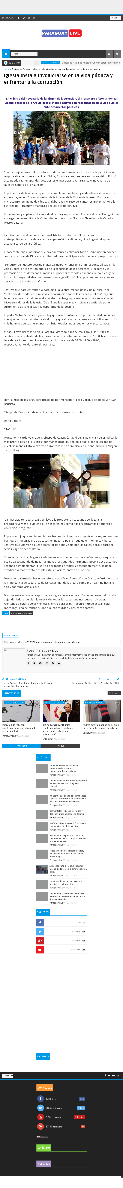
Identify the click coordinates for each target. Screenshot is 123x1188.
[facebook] (18, 18)
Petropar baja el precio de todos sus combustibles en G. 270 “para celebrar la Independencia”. (68, 839)
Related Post (12, 693)
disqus (60, 746)
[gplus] (114, 1075)
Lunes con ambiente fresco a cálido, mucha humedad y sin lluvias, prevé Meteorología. (67, 854)
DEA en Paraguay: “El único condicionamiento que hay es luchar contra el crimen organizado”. (58, 730)
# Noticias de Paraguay (21, 613)
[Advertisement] (54, 7)
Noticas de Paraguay (35, 63)
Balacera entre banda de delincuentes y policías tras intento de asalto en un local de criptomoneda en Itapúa (68, 799)
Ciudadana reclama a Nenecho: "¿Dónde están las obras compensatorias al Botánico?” (64, 768)
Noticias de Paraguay (22, 69)
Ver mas (115, 693)
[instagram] (34, 18)
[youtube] (29, 18)
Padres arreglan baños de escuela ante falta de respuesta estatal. (101, 726)
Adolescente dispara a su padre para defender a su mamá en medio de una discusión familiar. (67, 896)
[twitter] (23, 18)
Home (6, 69)
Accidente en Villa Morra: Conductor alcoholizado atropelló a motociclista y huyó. (68, 869)
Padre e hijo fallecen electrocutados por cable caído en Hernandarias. (19, 728)
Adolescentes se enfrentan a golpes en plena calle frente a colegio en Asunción (68, 783)
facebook (22, 746)
